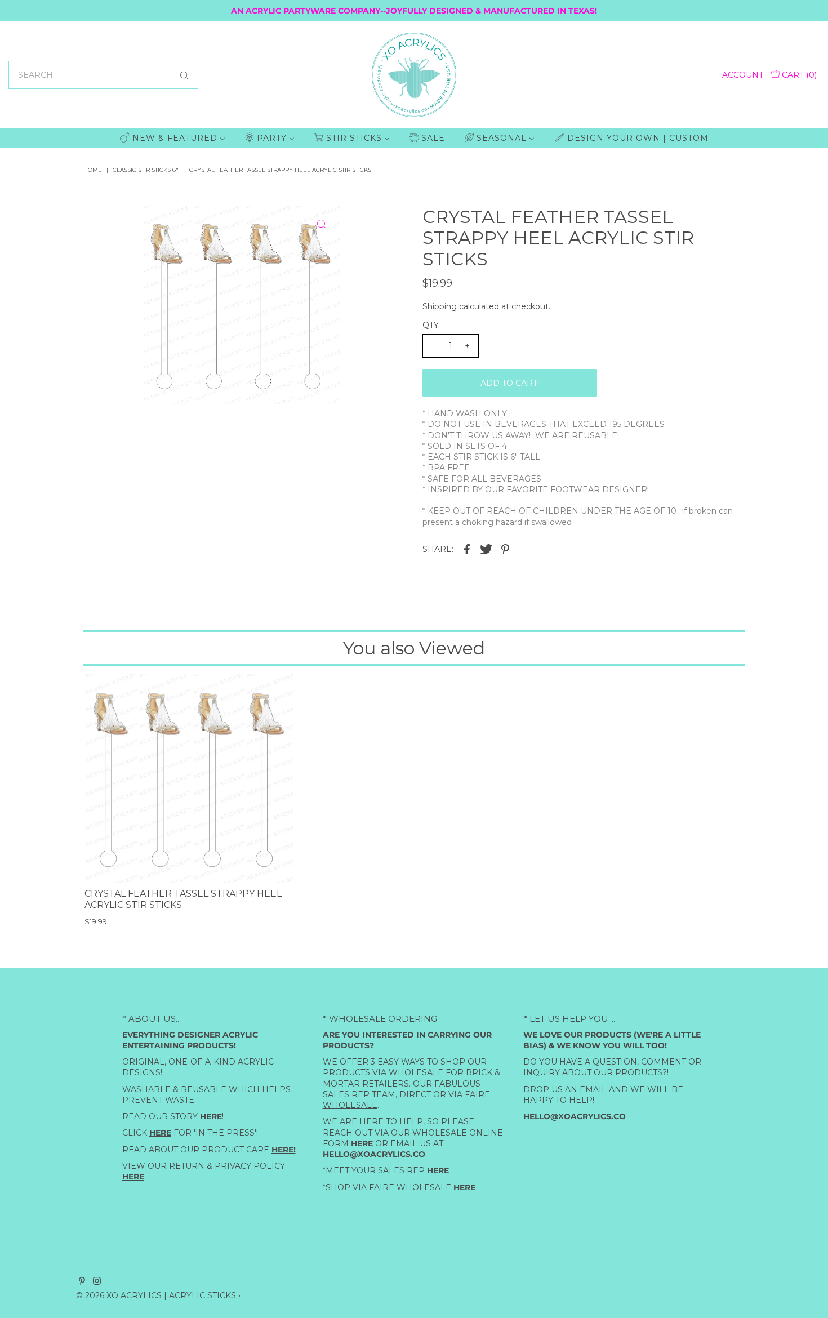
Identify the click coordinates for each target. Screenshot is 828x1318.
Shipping (439, 306)
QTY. (431, 325)
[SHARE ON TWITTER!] (486, 548)
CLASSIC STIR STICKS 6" (146, 169)
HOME (92, 169)
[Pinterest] (82, 1282)
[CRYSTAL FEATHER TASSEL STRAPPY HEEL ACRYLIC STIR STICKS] (188, 778)
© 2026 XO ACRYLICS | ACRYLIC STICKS (156, 1295)
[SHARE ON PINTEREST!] (505, 548)
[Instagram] (97, 1282)
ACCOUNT (742, 75)
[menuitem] (172, 138)
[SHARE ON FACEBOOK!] (466, 548)
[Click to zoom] (321, 224)
